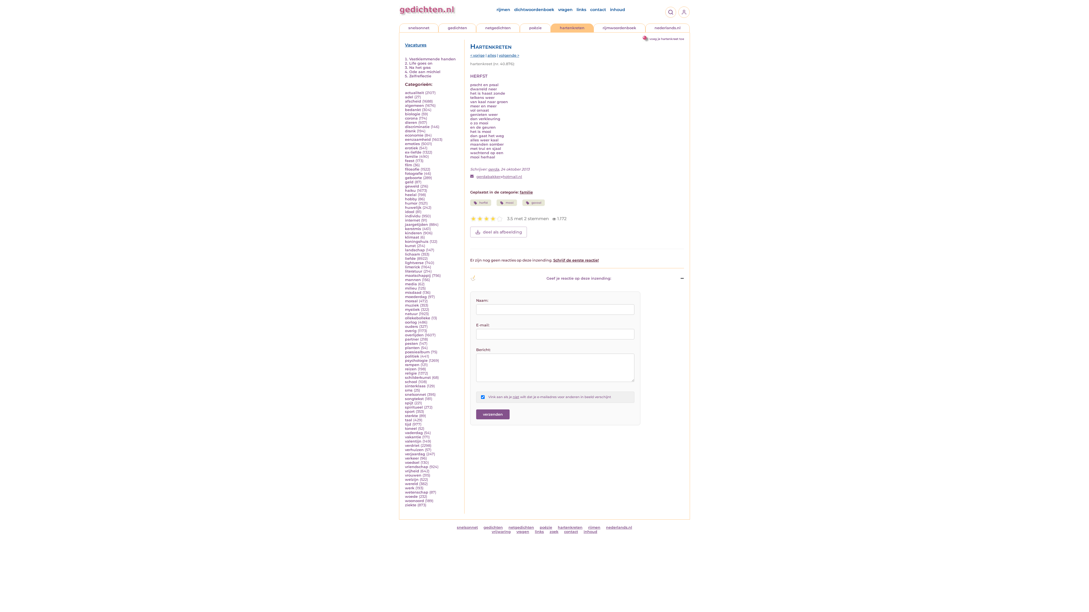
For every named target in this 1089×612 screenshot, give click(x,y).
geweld (412, 186)
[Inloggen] (684, 12)
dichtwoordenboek (534, 9)
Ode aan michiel (424, 72)
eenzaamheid (418, 139)
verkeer (412, 458)
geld (409, 182)
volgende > (509, 55)
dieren (411, 122)
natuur (411, 314)
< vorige (477, 55)
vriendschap (416, 467)
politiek (412, 356)
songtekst (414, 399)
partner (412, 339)
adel (409, 97)
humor (411, 203)
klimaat (412, 237)
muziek (412, 305)
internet (412, 220)
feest (409, 161)
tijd (408, 424)
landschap (415, 250)
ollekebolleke (417, 318)
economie (414, 135)
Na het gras (420, 67)
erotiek (411, 148)
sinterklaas (415, 386)
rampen (412, 365)
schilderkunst (418, 377)
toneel (411, 428)
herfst (483, 203)
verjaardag (415, 454)
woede (411, 496)
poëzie (535, 28)
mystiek (412, 309)
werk (409, 488)
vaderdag (414, 433)
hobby (411, 199)
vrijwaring (501, 532)
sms (409, 390)
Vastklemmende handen (432, 59)
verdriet (412, 445)
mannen (413, 280)
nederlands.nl (668, 28)
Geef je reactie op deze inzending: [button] (578, 278)
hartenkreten (572, 28)
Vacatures (416, 45)
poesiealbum (417, 352)
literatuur (413, 271)
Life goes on (420, 63)
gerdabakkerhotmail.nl (499, 177)
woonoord (414, 501)
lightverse (414, 263)
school (411, 382)
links (581, 9)
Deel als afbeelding (502, 232)
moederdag (416, 297)
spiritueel (414, 407)
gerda (493, 169)
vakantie (413, 437)
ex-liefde (413, 152)
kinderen (413, 233)
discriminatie (417, 127)
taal (408, 420)
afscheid (413, 101)
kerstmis (413, 229)
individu (413, 216)
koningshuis (417, 241)
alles (491, 55)
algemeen (414, 105)
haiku (410, 190)
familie (411, 156)
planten (412, 348)
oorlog (411, 322)
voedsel (412, 462)
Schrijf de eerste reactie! (576, 260)
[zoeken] (670, 12)
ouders (411, 326)
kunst (410, 246)
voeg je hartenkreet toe (666, 39)
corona (411, 118)
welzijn (412, 479)
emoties (412, 144)
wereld (411, 484)
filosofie (412, 169)
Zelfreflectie (420, 76)
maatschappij (418, 275)
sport (410, 411)
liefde (410, 258)
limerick (412, 267)
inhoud (617, 9)
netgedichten (498, 28)
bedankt (413, 110)
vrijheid (412, 471)
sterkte (411, 416)
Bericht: (483, 350)
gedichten (457, 28)
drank (410, 131)
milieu (411, 288)
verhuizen (414, 450)
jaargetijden (416, 224)
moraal (411, 301)
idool (409, 212)
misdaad (413, 292)
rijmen (503, 9)
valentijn (413, 441)
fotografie (414, 173)
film (408, 165)
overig (411, 331)
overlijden (414, 335)
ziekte (410, 505)
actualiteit (414, 93)
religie (411, 373)
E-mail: (482, 325)
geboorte (413, 178)
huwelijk (413, 207)
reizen (411, 369)
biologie (412, 114)
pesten (411, 343)
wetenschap (416, 492)
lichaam (412, 254)
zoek (554, 532)
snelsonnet (418, 28)
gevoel (536, 203)
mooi (510, 203)
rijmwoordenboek (619, 28)
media (411, 284)
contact (598, 9)
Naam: (482, 300)
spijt (409, 403)
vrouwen (413, 475)
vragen (565, 9)
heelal (411, 195)
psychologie (416, 360)
